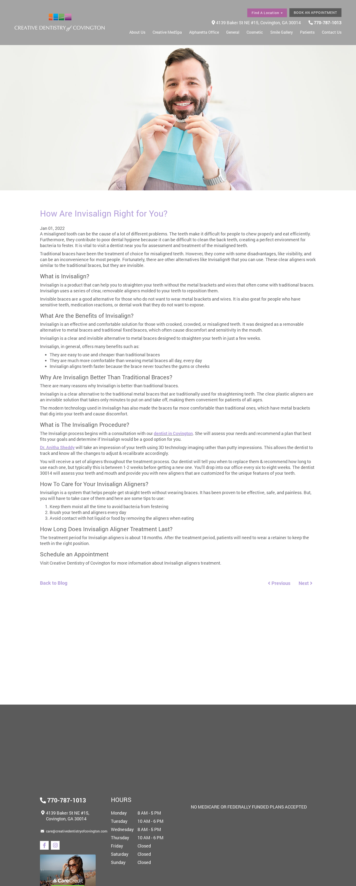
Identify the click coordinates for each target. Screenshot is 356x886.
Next (304, 583)
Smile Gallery (281, 32)
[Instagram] (55, 845)
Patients (307, 32)
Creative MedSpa (167, 32)
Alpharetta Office (204, 32)
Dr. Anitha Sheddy (57, 447)
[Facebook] (44, 845)
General (232, 32)
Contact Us (331, 32)
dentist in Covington (173, 433)
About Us (137, 32)
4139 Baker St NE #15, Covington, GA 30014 (258, 22)
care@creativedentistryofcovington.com (76, 831)
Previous (280, 583)
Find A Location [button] (266, 12)
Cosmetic (255, 32)
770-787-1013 (327, 22)
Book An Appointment (315, 12)
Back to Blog (53, 582)
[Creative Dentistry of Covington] (60, 22)
